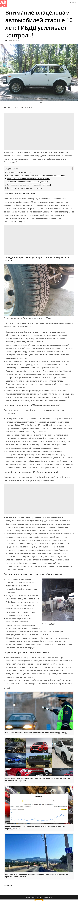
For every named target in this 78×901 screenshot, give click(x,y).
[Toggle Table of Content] (69, 168)
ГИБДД (10, 885)
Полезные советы (14, 40)
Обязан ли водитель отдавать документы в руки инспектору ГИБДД (36, 732)
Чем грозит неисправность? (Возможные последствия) (28, 178)
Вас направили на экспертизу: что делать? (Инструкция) (29, 185)
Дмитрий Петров (13, 108)
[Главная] (6, 40)
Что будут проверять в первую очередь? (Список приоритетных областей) (36, 175)
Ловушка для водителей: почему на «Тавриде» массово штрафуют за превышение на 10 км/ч (36, 875)
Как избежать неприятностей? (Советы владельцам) (27, 182)
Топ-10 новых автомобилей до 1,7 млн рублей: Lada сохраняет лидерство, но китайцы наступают (37, 779)
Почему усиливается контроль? (19, 172)
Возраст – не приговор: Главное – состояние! (24, 188)
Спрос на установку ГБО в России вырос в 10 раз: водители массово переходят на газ (35, 827)
